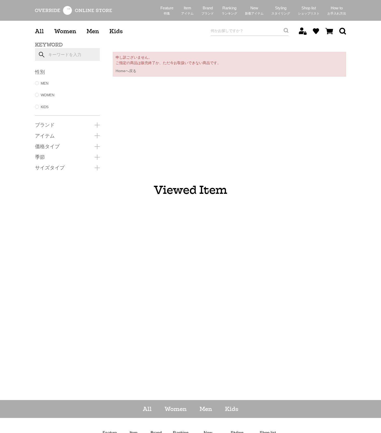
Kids (116, 31)
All (39, 31)
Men (93, 31)
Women (65, 31)
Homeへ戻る (126, 71)
